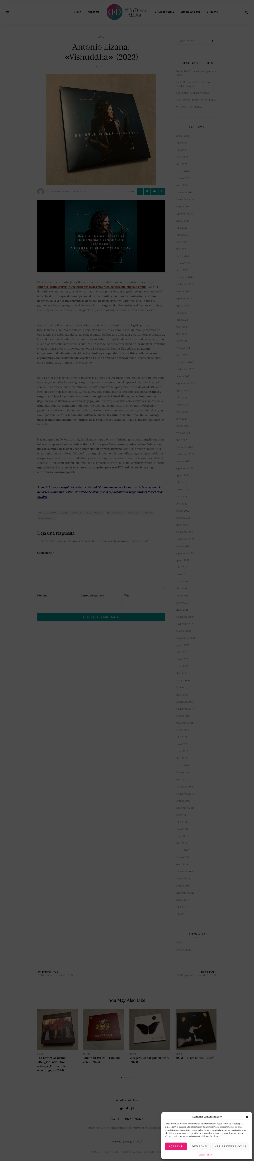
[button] (247, 1116)
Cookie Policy (205, 1154)
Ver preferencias (230, 1146)
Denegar (200, 1146)
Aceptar (175, 1146)
